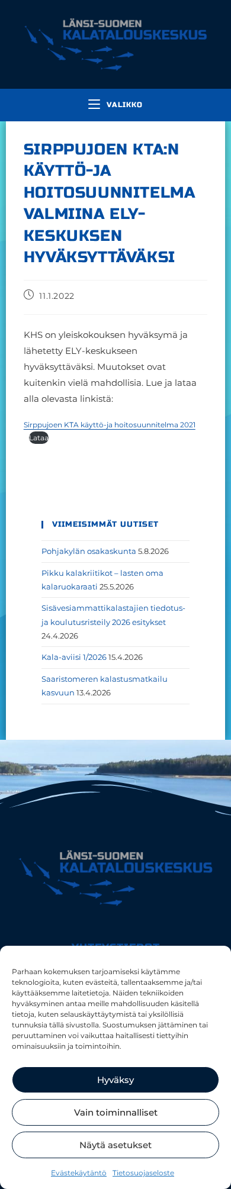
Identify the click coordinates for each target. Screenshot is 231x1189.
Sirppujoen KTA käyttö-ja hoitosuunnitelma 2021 (109, 424)
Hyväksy (115, 1079)
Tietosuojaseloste (143, 1172)
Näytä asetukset (115, 1145)
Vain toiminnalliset (116, 1112)
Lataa (39, 437)
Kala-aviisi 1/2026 (74, 657)
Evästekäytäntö (79, 1172)
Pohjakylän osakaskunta (88, 551)
